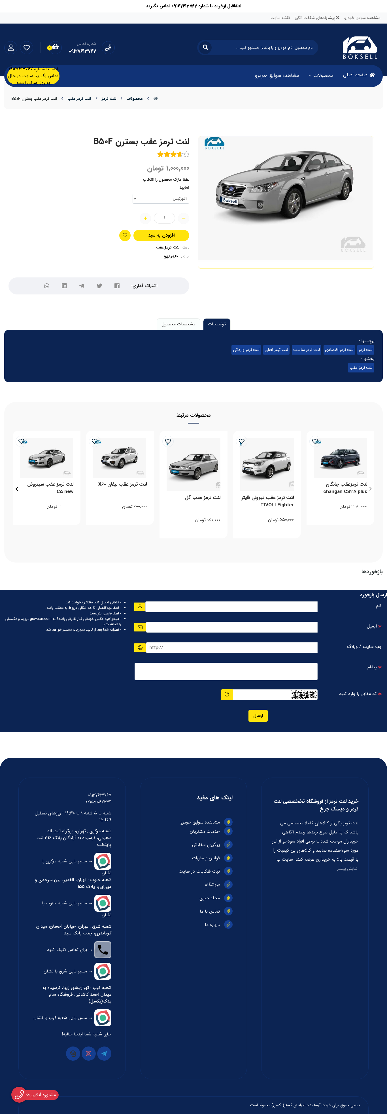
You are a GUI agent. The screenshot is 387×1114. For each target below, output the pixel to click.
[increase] (145, 218)
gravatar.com (41, 619)
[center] (205, 47)
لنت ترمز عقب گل (202, 498)
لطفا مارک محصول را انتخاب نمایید (166, 183)
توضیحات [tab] (217, 324)
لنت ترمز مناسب (306, 350)
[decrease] (183, 218)
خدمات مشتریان (205, 831)
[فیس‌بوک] (117, 286)
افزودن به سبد (161, 235)
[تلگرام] (82, 286)
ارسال (258, 715)
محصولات (323, 75)
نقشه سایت (280, 18)
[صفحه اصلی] (156, 99)
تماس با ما (210, 911)
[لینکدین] (64, 286)
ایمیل (372, 626)
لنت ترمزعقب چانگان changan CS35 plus (345, 488)
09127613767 (99, 795)
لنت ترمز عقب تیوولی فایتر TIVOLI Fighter (267, 501)
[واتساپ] (47, 286)
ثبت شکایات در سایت (199, 871)
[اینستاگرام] (89, 1053)
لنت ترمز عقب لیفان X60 (122, 484)
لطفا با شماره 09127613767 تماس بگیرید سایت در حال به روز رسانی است (33, 76)
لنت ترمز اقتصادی (339, 350)
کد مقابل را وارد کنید (358, 693)
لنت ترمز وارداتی (246, 350)
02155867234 (98, 802)
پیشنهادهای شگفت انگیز (315, 18)
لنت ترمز (109, 99)
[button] (370, 489)
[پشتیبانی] (73, 1053)
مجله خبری (209, 898)
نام (378, 605)
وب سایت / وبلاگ (364, 646)
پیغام (372, 667)
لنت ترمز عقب (79, 99)
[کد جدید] (227, 694)
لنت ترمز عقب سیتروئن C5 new (50, 488)
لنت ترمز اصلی (276, 350)
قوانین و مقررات (206, 858)
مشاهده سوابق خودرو (362, 18)
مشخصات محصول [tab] (178, 324)
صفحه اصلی (355, 75)
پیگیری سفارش (206, 844)
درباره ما (212, 924)
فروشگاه (212, 884)
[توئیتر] (99, 286)
